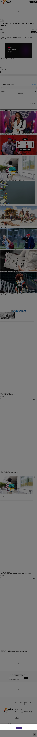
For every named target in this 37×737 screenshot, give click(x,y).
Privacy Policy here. (25, 726)
